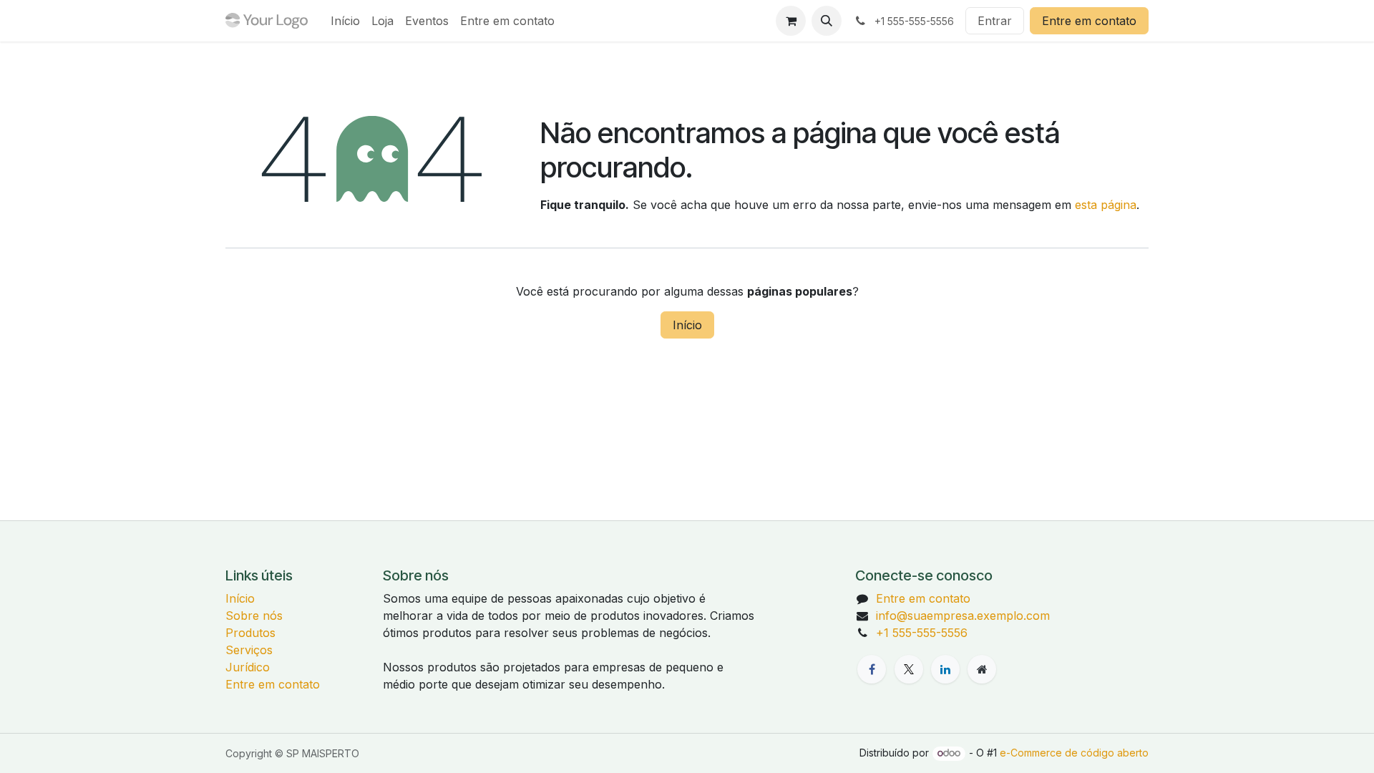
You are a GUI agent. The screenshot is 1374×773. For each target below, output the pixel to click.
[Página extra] (982, 669)
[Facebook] (871, 669)
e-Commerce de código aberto (1074, 753)
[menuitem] (345, 20)
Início (687, 325)
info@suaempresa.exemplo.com (963, 615)
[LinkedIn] (945, 669)
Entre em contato (1089, 21)
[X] (909, 669)
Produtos (250, 633)
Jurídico (247, 667)
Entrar (995, 21)
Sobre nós (254, 615)
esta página (1105, 205)
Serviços (249, 650)
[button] (827, 21)
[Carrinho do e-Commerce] (791, 21)
